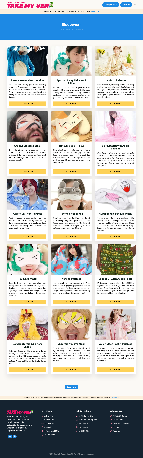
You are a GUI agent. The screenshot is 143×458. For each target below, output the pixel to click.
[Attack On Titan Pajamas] (27, 194)
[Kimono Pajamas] (71, 259)
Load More (71, 387)
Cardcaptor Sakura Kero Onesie (28, 345)
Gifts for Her (83, 427)
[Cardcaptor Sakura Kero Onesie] (27, 324)
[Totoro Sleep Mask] (71, 194)
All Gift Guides (84, 431)
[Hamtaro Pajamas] (115, 61)
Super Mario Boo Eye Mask (115, 213)
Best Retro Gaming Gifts (88, 420)
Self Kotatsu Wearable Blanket (115, 147)
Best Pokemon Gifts (86, 416)
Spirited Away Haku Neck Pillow (71, 82)
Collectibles (48, 427)
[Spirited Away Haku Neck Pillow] (71, 61)
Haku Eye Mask (28, 278)
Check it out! (28, 104)
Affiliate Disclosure (120, 416)
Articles (126, 4)
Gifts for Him (83, 424)
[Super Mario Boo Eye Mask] (115, 194)
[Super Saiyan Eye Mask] (71, 324)
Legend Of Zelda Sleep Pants (115, 278)
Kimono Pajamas (71, 278)
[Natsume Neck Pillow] (71, 126)
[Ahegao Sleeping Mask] (27, 126)
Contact (116, 427)
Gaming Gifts (49, 420)
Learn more (95, 11)
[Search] (135, 5)
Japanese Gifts (49, 424)
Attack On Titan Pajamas (27, 213)
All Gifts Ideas (49, 435)
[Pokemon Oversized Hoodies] (27, 61)
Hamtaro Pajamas (115, 80)
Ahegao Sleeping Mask (27, 145)
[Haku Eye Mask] (27, 259)
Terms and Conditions (121, 424)
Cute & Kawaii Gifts (51, 431)
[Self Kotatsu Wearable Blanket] (115, 126)
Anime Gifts (48, 416)
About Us (116, 431)
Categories (110, 4)
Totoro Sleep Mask (71, 213)
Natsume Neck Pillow (71, 145)
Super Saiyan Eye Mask (71, 343)
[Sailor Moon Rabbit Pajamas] (115, 324)
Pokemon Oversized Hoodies (27, 80)
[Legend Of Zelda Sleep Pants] (115, 259)
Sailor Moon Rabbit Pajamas (115, 343)
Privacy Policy (118, 420)
